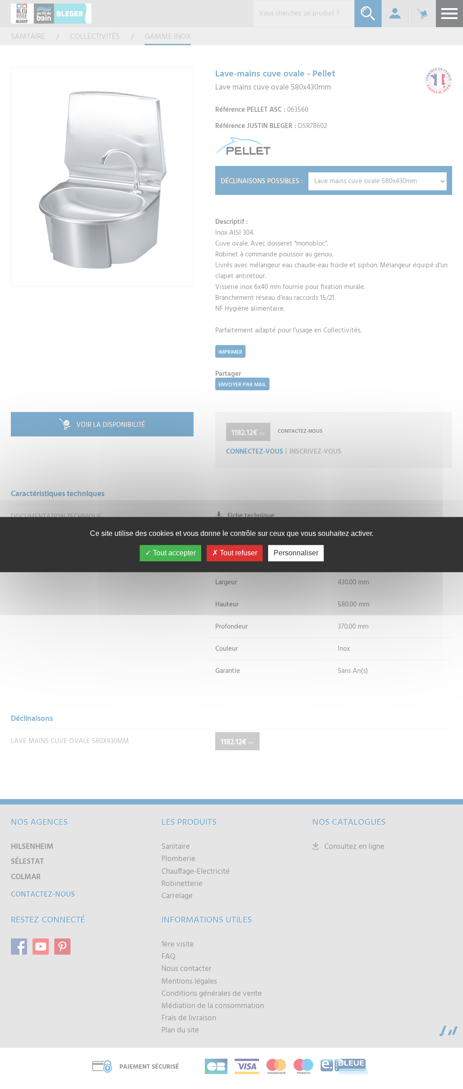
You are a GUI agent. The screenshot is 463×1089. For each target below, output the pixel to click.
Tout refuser (237, 553)
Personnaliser (296, 553)
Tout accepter (173, 553)
